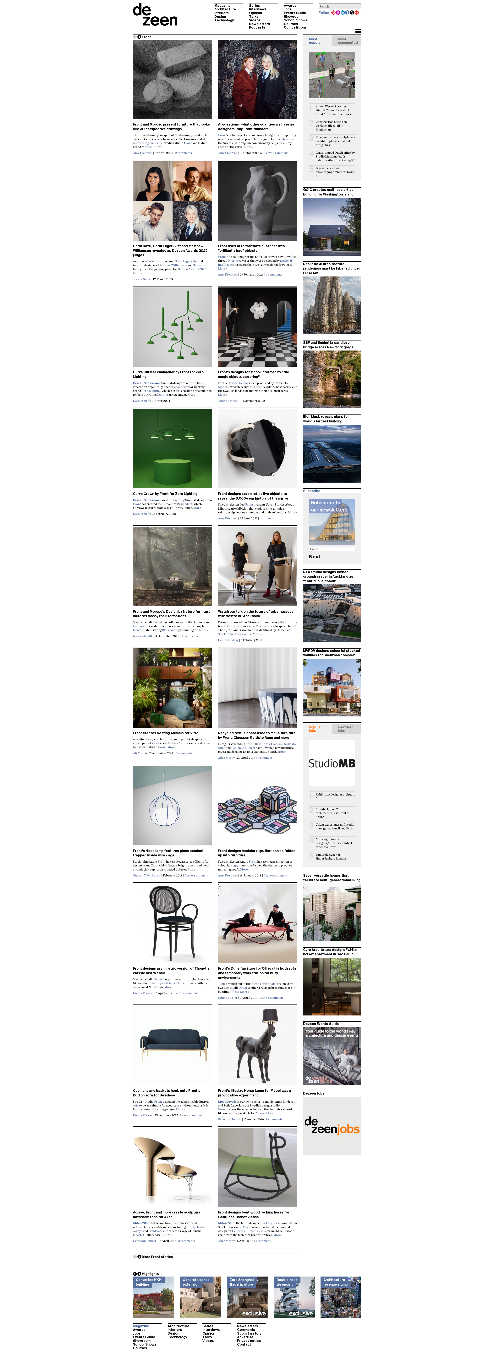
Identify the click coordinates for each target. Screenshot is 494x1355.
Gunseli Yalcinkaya (146, 875)
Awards (290, 5)
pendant (186, 504)
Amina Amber (227, 401)
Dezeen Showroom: (147, 383)
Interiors (221, 13)
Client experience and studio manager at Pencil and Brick (335, 826)
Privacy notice (249, 1340)
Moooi (222, 387)
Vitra (155, 743)
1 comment (267, 518)
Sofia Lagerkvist (186, 261)
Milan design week (145, 143)
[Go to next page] (139, 37)
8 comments (184, 753)
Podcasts (257, 27)
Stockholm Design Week (234, 634)
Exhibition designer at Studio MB (335, 796)
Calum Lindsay (228, 640)
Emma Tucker (142, 993)
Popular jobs (315, 729)
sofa (136, 1105)
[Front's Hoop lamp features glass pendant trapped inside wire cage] (172, 807)
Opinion (255, 13)
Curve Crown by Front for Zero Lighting (165, 493)
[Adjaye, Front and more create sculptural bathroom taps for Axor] (172, 1169)
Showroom (292, 16)
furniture (139, 630)
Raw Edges (262, 744)
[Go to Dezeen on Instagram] (338, 12)
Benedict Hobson (229, 1119)
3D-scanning (171, 630)
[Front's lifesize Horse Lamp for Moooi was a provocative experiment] (257, 1047)
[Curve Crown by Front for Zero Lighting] (172, 450)
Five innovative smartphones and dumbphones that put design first (335, 141)
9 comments (274, 1119)
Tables (222, 984)
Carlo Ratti (154, 261)
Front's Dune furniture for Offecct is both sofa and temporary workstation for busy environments (257, 973)
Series (254, 5)
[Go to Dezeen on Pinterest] (333, 12)
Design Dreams (238, 383)
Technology (224, 20)
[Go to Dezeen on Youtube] (356, 12)
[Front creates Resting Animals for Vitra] (172, 689)
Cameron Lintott (144, 1241)
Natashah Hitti (143, 636)
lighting (162, 394)
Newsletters (259, 24)
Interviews (257, 9)
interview (287, 139)
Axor (177, 1223)
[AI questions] (257, 81)
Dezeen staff (141, 401)
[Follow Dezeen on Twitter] (352, 12)
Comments (246, 1329)
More (158, 147)
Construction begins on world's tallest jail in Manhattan (331, 125)
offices (234, 991)
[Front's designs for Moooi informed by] (257, 328)
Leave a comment (276, 153)
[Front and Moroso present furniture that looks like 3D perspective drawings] (172, 81)
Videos (255, 20)
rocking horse (271, 1223)
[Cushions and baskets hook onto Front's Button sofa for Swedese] (172, 1047)
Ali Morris (140, 753)
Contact (244, 1344)
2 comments (183, 153)
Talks (254, 16)
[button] (358, 31)
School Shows (295, 20)
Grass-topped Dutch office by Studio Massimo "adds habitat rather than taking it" (335, 156)
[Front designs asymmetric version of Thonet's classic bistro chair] (172, 925)
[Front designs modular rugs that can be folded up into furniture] (257, 807)
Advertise (245, 1337)
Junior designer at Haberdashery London (331, 856)
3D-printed (234, 260)
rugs (234, 865)
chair (154, 983)
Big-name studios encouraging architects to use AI (335, 172)
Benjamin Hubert (243, 748)
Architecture (225, 9)
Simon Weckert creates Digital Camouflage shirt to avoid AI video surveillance (334, 110)
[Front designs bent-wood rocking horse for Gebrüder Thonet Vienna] (257, 1169)
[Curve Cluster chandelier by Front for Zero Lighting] (172, 328)
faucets (138, 1235)
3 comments (189, 636)
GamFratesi (157, 1231)
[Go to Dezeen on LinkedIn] (343, 12)
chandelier (181, 387)
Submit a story (249, 1333)
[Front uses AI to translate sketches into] (257, 202)
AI (231, 139)
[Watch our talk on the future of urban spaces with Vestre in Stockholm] (257, 568)
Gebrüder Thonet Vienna (179, 983)
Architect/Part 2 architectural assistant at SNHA (332, 813)
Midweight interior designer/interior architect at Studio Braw (334, 843)
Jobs (288, 9)
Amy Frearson (142, 153)
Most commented (348, 40)
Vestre (231, 626)
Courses (291, 24)
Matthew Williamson (172, 265)
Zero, (154, 865)
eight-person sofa (264, 984)
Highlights (150, 1274)
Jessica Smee (142, 279)
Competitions (295, 27)
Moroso (147, 147)
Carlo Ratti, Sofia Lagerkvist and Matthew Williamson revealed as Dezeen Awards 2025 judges (170, 250)
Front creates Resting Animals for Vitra (165, 733)
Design (220, 16)
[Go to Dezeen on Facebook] (347, 12)
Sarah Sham (201, 265)
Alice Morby (226, 757)
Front (188, 143)
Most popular (315, 40)
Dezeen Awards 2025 (192, 269)
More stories (157, 1257)
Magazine (222, 5)
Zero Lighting (151, 391)
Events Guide (295, 13)
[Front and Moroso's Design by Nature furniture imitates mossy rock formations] (172, 568)
